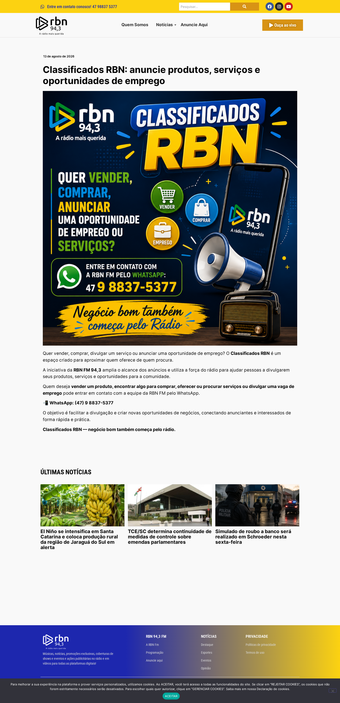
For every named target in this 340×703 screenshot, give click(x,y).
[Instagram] (279, 6)
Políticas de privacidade (261, 645)
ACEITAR (171, 696)
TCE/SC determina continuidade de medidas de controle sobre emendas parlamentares (170, 537)
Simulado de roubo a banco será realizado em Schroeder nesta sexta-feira (253, 537)
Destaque (207, 645)
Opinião (206, 668)
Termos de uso (255, 652)
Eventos (206, 660)
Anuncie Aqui (194, 24)
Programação (154, 652)
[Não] (333, 690)
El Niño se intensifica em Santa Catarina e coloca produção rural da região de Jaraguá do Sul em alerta (79, 539)
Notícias (164, 24)
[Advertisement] (170, 590)
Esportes (206, 652)
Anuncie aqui (154, 660)
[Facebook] (270, 6)
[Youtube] (288, 6)
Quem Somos (134, 24)
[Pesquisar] (244, 7)
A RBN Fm (152, 645)
